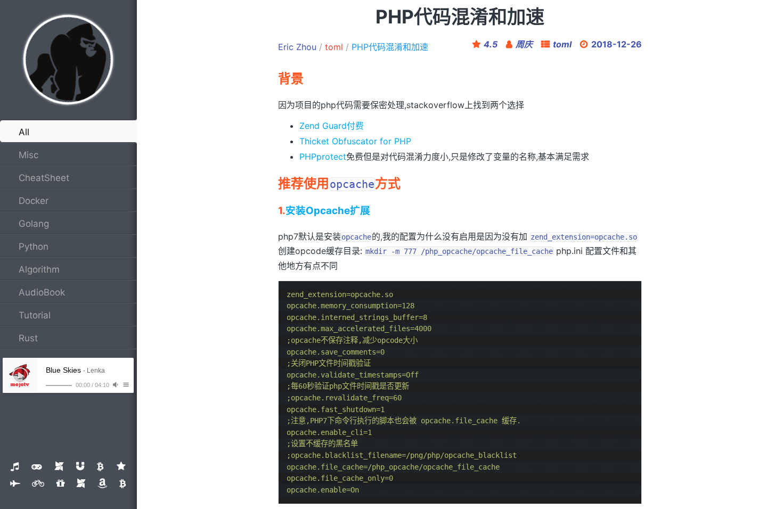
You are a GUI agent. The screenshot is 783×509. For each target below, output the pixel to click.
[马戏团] (121, 466)
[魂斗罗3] (60, 483)
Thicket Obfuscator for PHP (355, 141)
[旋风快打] (80, 466)
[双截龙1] (81, 483)
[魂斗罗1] (59, 466)
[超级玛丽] (36, 466)
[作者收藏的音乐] (15, 466)
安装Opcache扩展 (328, 210)
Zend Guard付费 (331, 125)
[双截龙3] (122, 483)
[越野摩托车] (38, 483)
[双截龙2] (102, 483)
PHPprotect (322, 156)
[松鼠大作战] (100, 466)
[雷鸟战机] (15, 483)
